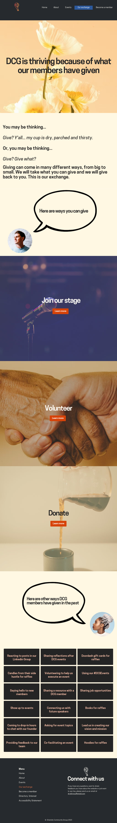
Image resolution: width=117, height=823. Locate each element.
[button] (58, 524)
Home (22, 773)
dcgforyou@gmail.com (76, 793)
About (22, 777)
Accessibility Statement (28, 800)
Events (22, 782)
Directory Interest (27, 795)
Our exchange (25, 786)
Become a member (28, 791)
